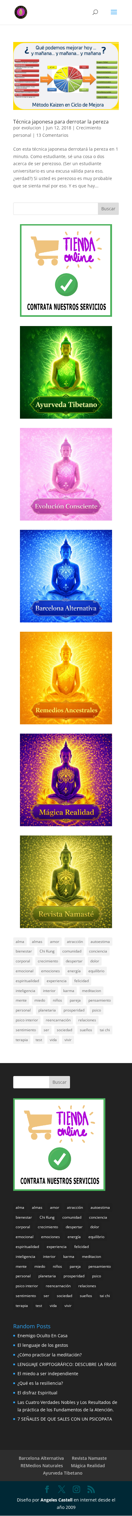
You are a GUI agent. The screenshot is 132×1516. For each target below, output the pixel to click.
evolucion (31, 128)
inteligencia (25, 990)
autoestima (100, 941)
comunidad (71, 951)
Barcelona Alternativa (41, 1458)
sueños (86, 1029)
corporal (23, 961)
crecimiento (48, 961)
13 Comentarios (52, 135)
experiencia (57, 980)
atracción (75, 941)
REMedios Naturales (42, 1465)
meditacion (91, 990)
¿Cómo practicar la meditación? (49, 1355)
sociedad (64, 1029)
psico (96, 1010)
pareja (75, 1000)
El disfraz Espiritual (37, 1393)
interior (49, 990)
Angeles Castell (56, 1500)
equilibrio (96, 971)
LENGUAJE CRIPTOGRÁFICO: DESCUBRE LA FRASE (67, 1364)
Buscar (108, 208)
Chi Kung (47, 951)
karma (68, 990)
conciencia (98, 951)
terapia (22, 1039)
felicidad (81, 980)
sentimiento (26, 1029)
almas (37, 941)
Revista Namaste (89, 1458)
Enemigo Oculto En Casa (42, 1335)
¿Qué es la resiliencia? (40, 1383)
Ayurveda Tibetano (63, 1473)
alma (20, 941)
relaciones (87, 1020)
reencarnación (58, 1020)
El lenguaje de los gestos (42, 1345)
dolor (94, 961)
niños (57, 1000)
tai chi (105, 1029)
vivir (68, 1039)
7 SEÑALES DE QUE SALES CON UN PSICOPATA (64, 1419)
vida (53, 1039)
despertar (74, 961)
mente (21, 1000)
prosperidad (74, 1010)
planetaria (47, 1010)
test (39, 1039)
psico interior (27, 1020)
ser (46, 1029)
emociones (50, 971)
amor (54, 941)
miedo (39, 1000)
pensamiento (99, 1000)
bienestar (24, 951)
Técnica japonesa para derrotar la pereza (61, 121)
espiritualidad (27, 980)
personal (23, 1010)
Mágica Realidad (88, 1465)
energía (74, 971)
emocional (24, 971)
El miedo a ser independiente (47, 1373)
